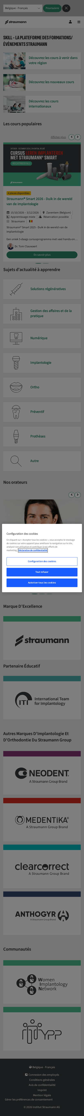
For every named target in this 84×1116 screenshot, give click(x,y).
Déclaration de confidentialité (32, 550)
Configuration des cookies (42, 561)
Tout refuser (42, 572)
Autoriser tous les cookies (42, 582)
